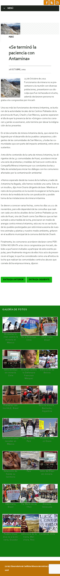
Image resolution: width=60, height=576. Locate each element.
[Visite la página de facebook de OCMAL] (46, 2)
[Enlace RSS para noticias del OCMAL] (57, 2)
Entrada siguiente (39, 280)
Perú (11, 37)
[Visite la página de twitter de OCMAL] (51, 2)
